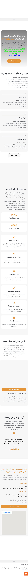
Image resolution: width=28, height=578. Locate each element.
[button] (14, 19)
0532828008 (24, 565)
